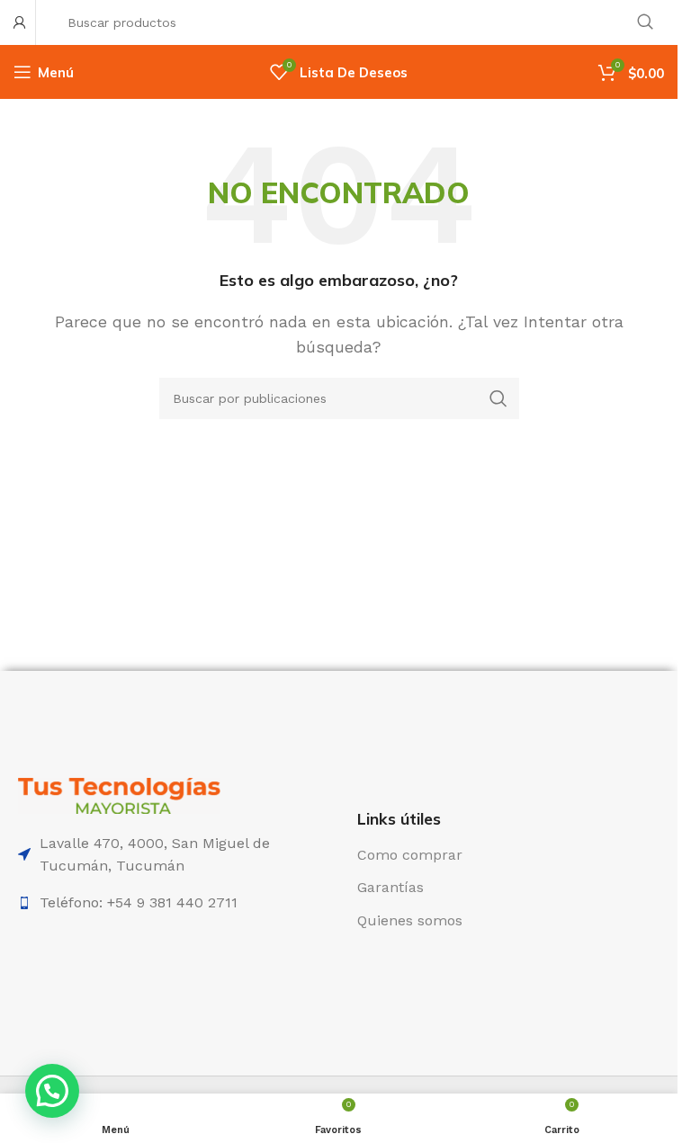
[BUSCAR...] (645, 22)
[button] (52, 1091)
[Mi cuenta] (19, 22)
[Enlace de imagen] (119, 794)
